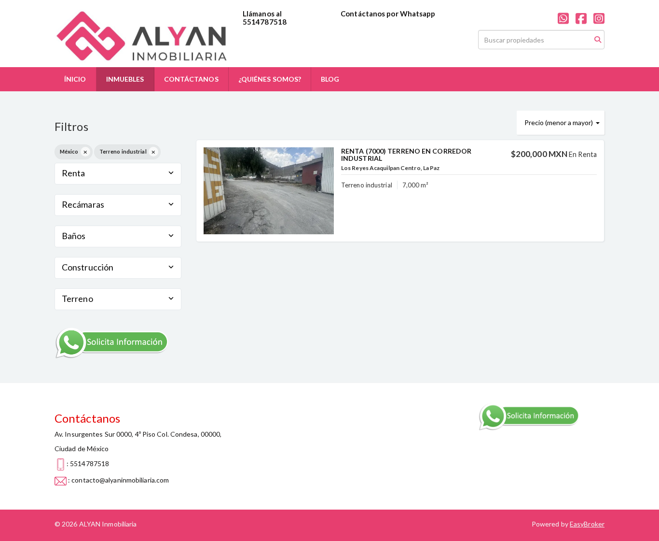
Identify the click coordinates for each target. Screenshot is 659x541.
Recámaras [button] (83, 204)
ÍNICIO (75, 79)
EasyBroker (587, 524)
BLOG (330, 79)
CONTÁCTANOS (191, 79)
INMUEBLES (125, 79)
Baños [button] (74, 235)
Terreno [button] (77, 298)
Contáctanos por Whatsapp (388, 13)
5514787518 (265, 21)
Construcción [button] (87, 267)
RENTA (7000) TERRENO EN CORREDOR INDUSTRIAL (406, 154)
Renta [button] (73, 173)
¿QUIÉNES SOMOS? (270, 79)
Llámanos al (262, 13)
